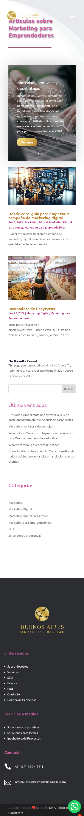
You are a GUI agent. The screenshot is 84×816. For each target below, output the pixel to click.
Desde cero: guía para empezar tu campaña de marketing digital (39, 215)
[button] (74, 806)
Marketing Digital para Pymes (28, 516)
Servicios (13, 672)
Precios (12, 683)
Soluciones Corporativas (24, 535)
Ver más (27, 142)
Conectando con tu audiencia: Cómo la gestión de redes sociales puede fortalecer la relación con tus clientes (41, 456)
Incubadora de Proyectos (31, 308)
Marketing (15, 502)
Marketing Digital (36, 222)
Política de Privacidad (22, 700)
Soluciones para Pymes (22, 733)
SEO (11, 529)
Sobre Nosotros (17, 666)
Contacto (13, 694)
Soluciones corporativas (23, 727)
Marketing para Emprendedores (45, 227)
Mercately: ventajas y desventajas (37, 85)
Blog (10, 688)
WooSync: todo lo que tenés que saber (33, 445)
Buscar (68, 389)
